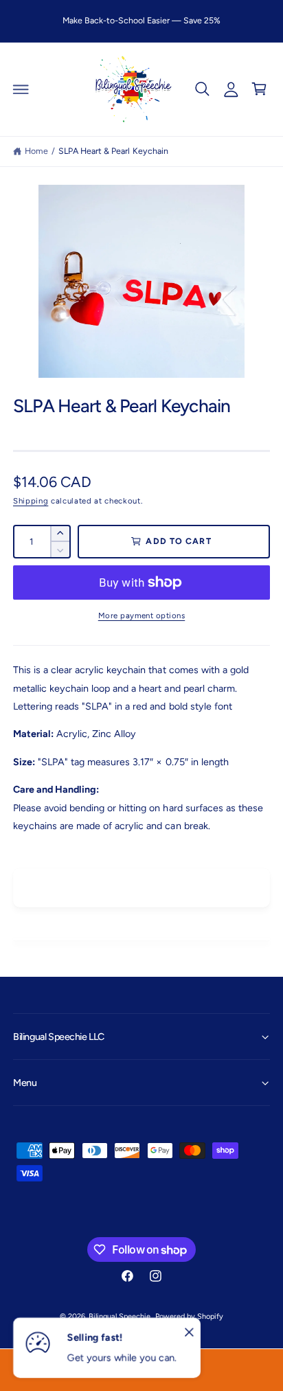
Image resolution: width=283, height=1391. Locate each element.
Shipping (30, 501)
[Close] (189, 1333)
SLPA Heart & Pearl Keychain (113, 151)
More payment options (141, 615)
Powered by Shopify (189, 1316)
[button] (21, 89)
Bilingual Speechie (119, 1316)
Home (36, 151)
